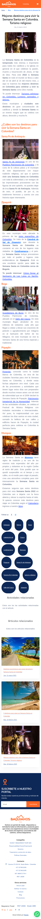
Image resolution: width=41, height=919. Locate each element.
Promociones (20, 898)
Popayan (6, 562)
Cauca (22, 537)
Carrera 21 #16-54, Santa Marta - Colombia (22, 864)
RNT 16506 (21, 906)
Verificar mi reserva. (20, 888)
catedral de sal (8, 537)
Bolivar (19, 525)
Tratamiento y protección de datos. (20, 852)
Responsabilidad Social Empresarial (20, 846)
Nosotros (20, 849)
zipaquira (24, 587)
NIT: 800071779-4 (20, 873)
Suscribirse (33, 804)
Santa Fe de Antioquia (24, 562)
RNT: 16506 (20, 876)
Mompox (29, 457)
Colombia (26, 4)
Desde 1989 (31, 906)
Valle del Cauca (9, 587)
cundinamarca (8, 550)
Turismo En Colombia (11, 575)
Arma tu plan (21, 885)
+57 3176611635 (21, 867)
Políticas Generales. (20, 855)
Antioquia (7, 525)
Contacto (20, 892)
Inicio (3, 10)
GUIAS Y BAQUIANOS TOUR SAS (20, 843)
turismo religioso (30, 575)
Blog (9, 10)
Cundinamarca (21, 251)
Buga (30, 525)
